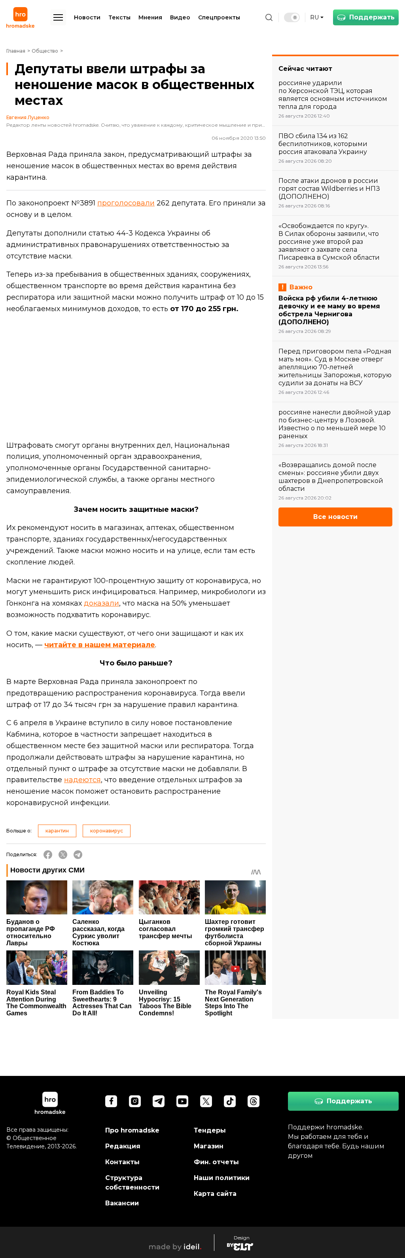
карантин (57, 831)
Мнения (150, 17)
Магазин (208, 1146)
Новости (87, 17)
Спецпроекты (219, 17)
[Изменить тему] (292, 17)
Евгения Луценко (27, 117)
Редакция (122, 1146)
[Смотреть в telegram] (159, 1101)
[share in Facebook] (48, 854)
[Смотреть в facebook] (111, 1101)
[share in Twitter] (63, 854)
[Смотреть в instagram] (135, 1101)
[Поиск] (269, 17)
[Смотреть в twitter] (206, 1101)
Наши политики (222, 1178)
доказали (101, 603)
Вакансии (122, 1203)
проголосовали (126, 203)
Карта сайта (215, 1193)
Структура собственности (132, 1182)
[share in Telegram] (78, 854)
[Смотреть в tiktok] (230, 1101)
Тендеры (210, 1130)
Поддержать (372, 17)
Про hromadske (132, 1130)
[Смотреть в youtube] (182, 1101)
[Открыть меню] (58, 17)
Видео (180, 17)
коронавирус (106, 831)
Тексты (119, 17)
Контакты (122, 1162)
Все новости (335, 517)
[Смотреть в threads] (253, 1101)
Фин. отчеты (216, 1162)
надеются (82, 779)
